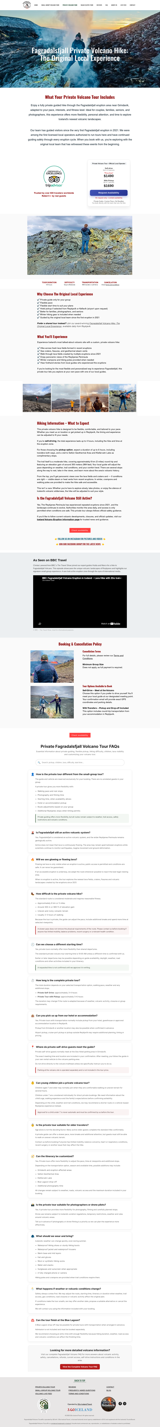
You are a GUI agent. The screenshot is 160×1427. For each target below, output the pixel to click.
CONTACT (110, 1387)
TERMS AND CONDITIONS (79, 1394)
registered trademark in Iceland (61, 1423)
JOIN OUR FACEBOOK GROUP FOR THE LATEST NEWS (80, 544)
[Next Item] (132, 398)
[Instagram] (124, 1403)
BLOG (108, 1390)
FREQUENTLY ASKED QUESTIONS (82, 1390)
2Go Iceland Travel (85, 1404)
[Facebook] (120, 1403)
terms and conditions (112, 285)
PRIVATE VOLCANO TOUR (45, 1387)
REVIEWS (72, 1387)
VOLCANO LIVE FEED (43, 1394)
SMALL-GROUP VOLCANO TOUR (47, 1390)
